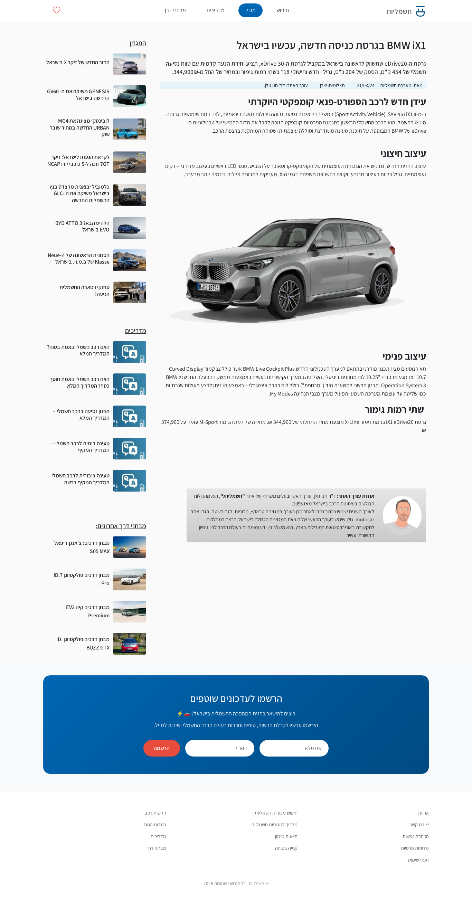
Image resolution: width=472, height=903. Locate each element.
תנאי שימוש (418, 859)
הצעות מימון (286, 836)
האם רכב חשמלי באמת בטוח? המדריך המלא (78, 350)
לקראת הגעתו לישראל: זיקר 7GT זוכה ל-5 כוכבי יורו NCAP (78, 160)
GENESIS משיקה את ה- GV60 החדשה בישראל (78, 95)
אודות (423, 812)
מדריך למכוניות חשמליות (274, 824)
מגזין (250, 10)
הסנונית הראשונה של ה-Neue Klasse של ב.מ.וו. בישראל (79, 258)
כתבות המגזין (153, 824)
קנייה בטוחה (286, 848)
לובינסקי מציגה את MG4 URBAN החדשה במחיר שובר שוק (80, 127)
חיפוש (282, 10)
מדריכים (216, 10)
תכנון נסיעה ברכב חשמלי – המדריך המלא (81, 414)
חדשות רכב (155, 812)
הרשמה (162, 748)
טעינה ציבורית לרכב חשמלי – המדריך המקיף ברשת (79, 479)
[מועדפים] (56, 10)
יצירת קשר (419, 824)
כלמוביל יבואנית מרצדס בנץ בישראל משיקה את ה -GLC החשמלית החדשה (79, 193)
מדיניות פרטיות (415, 848)
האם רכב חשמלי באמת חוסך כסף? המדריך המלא (80, 382)
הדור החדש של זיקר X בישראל (78, 62)
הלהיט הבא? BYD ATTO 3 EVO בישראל (82, 226)
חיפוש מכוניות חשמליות (276, 812)
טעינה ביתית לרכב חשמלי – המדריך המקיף (80, 447)
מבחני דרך (174, 10)
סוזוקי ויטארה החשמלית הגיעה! (84, 290)
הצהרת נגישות (416, 836)
